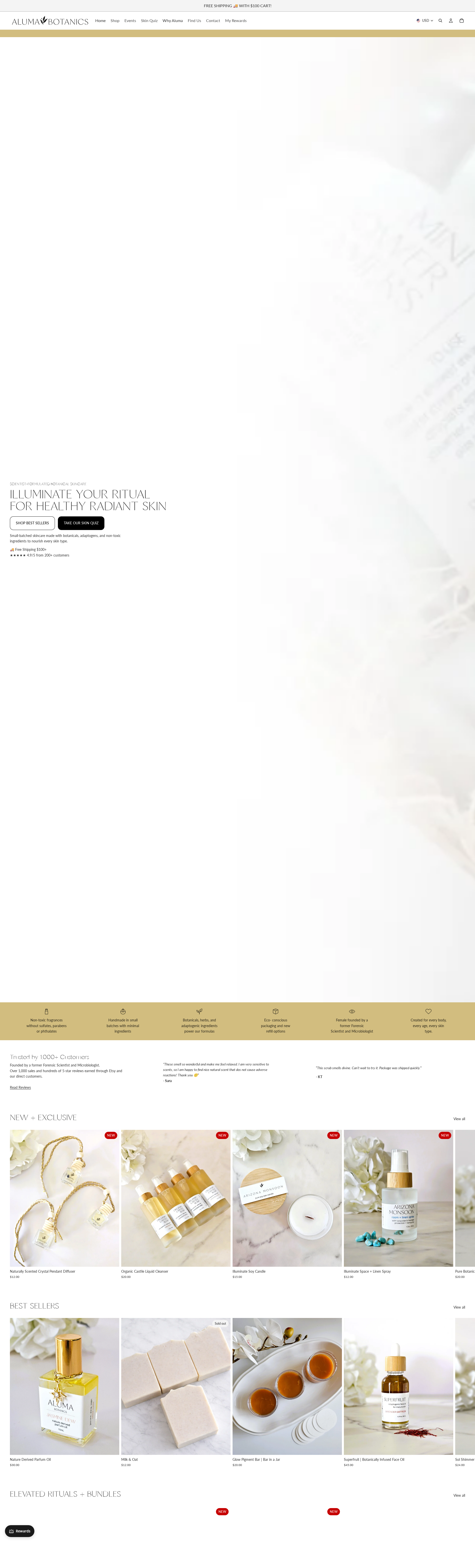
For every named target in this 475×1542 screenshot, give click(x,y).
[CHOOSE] (111, 1258)
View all (459, 1119)
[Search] (440, 20)
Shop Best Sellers (32, 523)
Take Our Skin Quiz (81, 523)
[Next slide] (459, 1204)
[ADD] (334, 1447)
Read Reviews (20, 1087)
